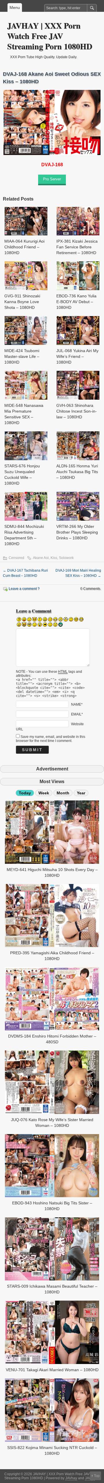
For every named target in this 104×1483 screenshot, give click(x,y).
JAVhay (71, 1478)
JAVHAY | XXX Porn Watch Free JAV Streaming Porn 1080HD (49, 36)
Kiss (54, 558)
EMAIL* (77, 714)
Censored (16, 558)
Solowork (66, 558)
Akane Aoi (41, 558)
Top (97, 1476)
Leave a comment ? (24, 589)
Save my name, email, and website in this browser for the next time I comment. (50, 739)
